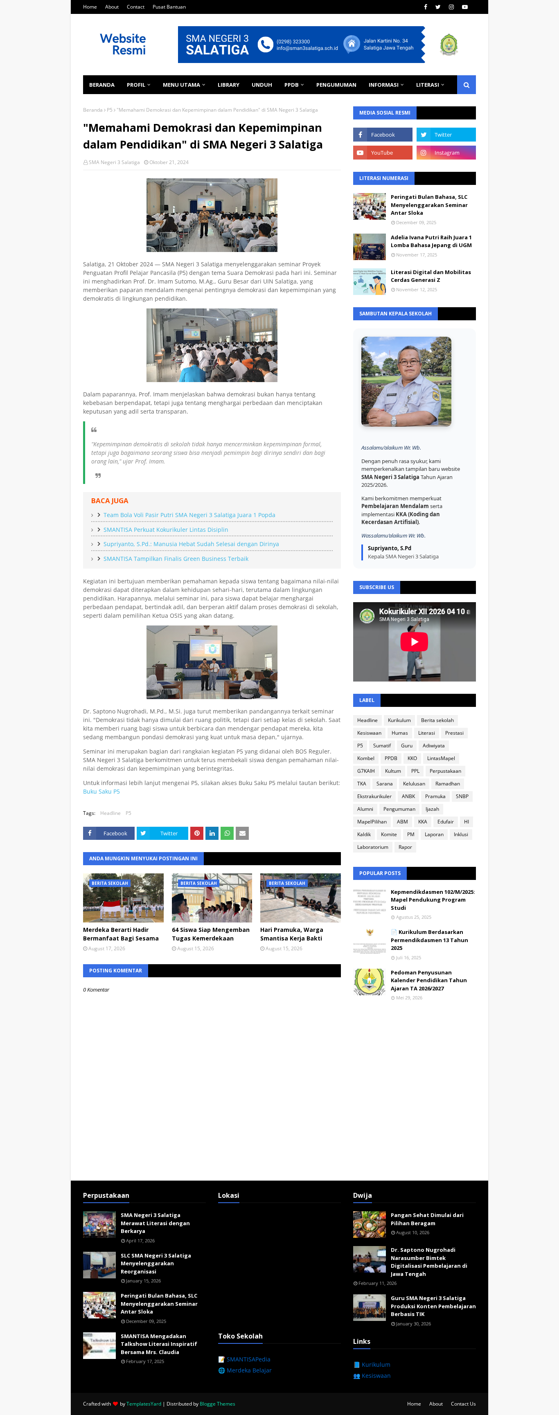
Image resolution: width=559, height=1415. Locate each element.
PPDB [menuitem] (291, 84)
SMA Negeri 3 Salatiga (114, 162)
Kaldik (364, 834)
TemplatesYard (143, 1403)
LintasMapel (441, 758)
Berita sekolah (437, 720)
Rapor (405, 847)
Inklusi (461, 834)
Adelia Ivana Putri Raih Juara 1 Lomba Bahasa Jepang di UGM (431, 241)
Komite (389, 834)
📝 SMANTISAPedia (244, 1359)
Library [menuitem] (228, 84)
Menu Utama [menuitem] (181, 84)
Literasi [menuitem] (427, 84)
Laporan (434, 834)
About (112, 6)
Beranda (93, 109)
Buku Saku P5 (101, 791)
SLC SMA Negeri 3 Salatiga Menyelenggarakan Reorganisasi (156, 1263)
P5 (110, 109)
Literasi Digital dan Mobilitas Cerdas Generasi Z (431, 276)
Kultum (393, 770)
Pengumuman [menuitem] (336, 84)
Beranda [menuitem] (102, 84)
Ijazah (432, 808)
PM (411, 834)
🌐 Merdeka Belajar (245, 1370)
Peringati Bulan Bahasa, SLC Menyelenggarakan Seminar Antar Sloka (429, 204)
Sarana (384, 783)
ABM (402, 821)
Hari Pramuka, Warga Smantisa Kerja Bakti (291, 934)
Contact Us (463, 1403)
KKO (412, 758)
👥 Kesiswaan (372, 1375)
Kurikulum (399, 720)
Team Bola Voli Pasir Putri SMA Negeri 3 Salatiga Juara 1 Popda (189, 515)
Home (90, 6)
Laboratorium (372, 847)
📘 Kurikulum (371, 1364)
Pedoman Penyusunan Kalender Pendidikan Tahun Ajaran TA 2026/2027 (429, 980)
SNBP (462, 796)
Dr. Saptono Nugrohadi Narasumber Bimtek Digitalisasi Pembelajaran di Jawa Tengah (429, 1262)
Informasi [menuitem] (384, 84)
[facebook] (425, 7)
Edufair (445, 821)
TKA (361, 783)
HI (466, 821)
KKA (422, 821)
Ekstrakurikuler (374, 796)
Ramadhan (447, 783)
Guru (406, 745)
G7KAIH (366, 770)
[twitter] (438, 7)
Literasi (426, 732)
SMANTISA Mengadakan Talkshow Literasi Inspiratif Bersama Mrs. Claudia (159, 1344)
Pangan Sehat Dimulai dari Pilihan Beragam (427, 1219)
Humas (400, 732)
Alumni (365, 808)
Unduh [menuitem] (262, 84)
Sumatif (382, 745)
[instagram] (451, 7)
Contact (135, 6)
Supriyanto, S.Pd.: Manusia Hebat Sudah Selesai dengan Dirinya (191, 544)
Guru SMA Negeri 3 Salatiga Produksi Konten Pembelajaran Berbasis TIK (433, 1306)
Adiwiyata (434, 745)
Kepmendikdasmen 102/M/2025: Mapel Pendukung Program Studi (433, 899)
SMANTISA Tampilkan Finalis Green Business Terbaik (176, 558)
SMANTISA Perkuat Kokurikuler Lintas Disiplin (166, 529)
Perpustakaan (445, 770)
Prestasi (454, 732)
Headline (110, 813)
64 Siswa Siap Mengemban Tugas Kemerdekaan (211, 934)
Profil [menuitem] (136, 84)
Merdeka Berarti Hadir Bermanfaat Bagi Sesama (121, 934)
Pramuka (435, 796)
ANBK (408, 796)
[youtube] (465, 7)
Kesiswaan (369, 732)
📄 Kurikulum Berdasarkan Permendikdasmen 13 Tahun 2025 (429, 940)
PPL (415, 770)
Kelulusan (414, 783)
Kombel (365, 758)
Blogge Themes (217, 1403)
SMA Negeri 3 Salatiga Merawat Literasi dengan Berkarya (155, 1223)
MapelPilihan (372, 821)
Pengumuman (399, 808)
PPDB (391, 758)
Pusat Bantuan (169, 6)
